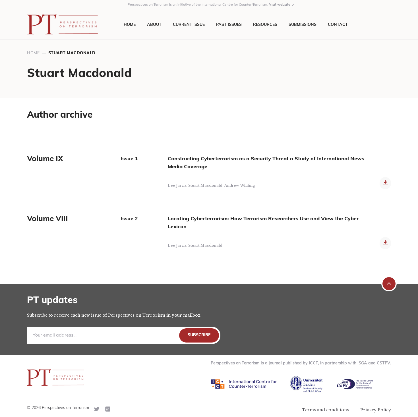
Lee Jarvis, (178, 185)
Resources (265, 25)
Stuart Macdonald (205, 245)
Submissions (302, 25)
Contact (338, 25)
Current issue (189, 25)
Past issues (229, 25)
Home (130, 25)
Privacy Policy (375, 409)
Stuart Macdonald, (206, 185)
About (154, 25)
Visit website (279, 5)
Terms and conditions (325, 409)
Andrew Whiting (239, 185)
